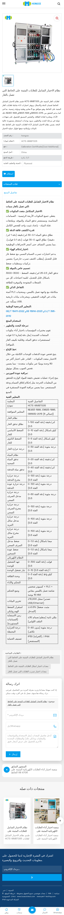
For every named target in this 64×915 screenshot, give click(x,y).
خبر (4, 890)
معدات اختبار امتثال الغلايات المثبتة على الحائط (28, 666)
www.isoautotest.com (26, 896)
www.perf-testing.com (46, 896)
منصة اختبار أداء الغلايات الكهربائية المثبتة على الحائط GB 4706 (47, 830)
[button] (60, 820)
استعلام (10, 174)
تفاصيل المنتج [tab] (10, 193)
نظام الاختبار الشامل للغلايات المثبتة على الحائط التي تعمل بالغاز (31, 659)
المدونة (11, 890)
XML (49, 893)
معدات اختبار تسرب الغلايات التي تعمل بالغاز (27, 672)
